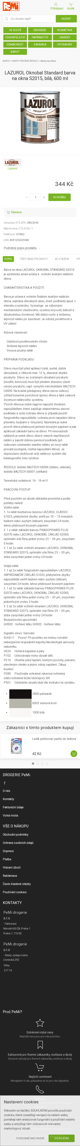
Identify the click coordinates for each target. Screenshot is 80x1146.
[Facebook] (5, 783)
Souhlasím (61, 1138)
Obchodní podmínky (15, 834)
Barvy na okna (48, 60)
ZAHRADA (40, 44)
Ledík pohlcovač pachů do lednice (54, 739)
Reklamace (10, 875)
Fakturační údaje (13, 807)
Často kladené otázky (17, 884)
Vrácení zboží (11, 867)
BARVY (15, 51)
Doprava (8, 851)
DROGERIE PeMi (16, 775)
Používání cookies (15, 892)
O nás (6, 791)
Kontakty (8, 799)
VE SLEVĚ (15, 30)
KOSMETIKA (64, 30)
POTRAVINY (64, 44)
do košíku (59, 197)
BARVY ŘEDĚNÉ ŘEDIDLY (25, 60)
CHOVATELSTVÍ (15, 37)
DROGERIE (40, 30)
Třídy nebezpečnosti (34, 258)
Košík (70, 8)
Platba (7, 859)
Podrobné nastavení (30, 1138)
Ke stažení (62, 258)
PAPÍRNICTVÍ (40, 37)
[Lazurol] (12, 164)
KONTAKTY (12, 902)
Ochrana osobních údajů (18, 843)
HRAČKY (65, 37)
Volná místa (10, 815)
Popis (8, 258)
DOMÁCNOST (15, 44)
